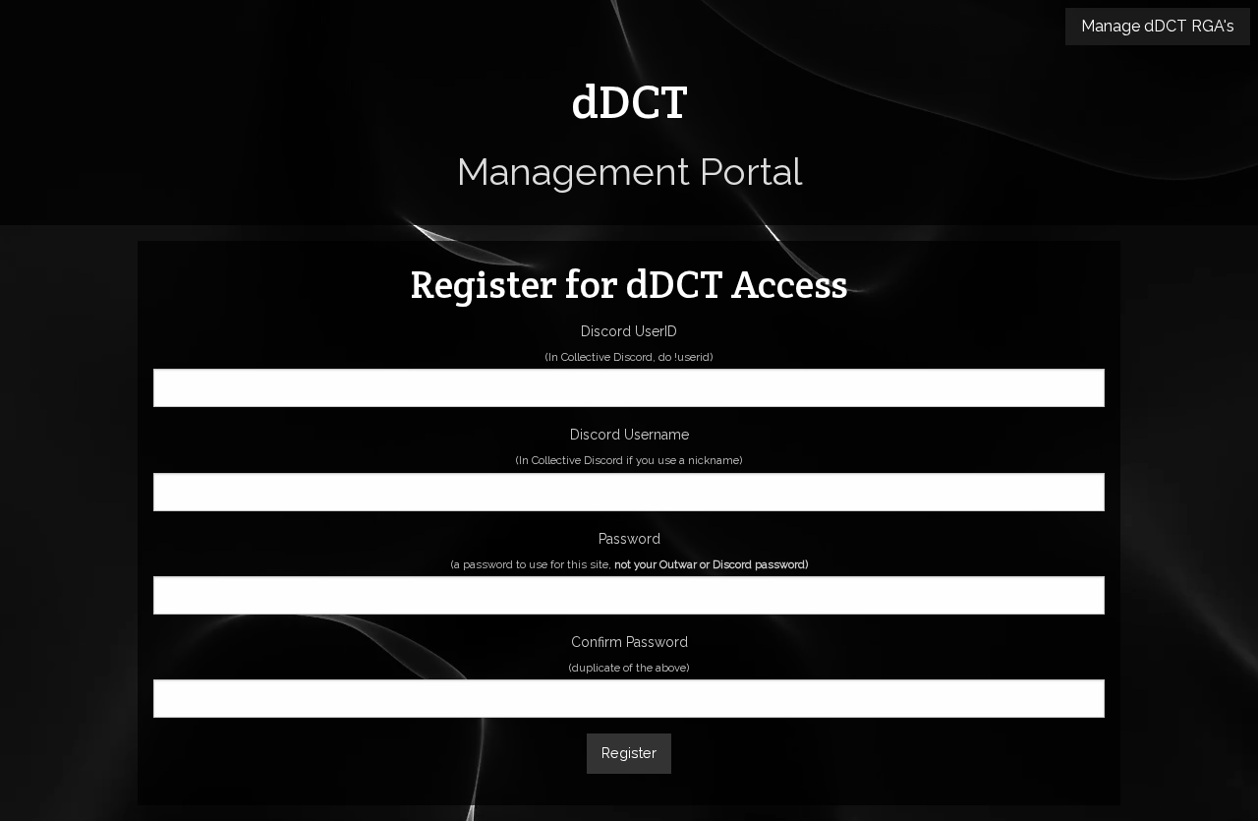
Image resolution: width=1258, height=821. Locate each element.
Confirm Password (629, 654)
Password (629, 551)
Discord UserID (629, 343)
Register (629, 752)
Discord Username (629, 447)
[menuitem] (1157, 26)
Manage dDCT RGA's (1157, 26)
